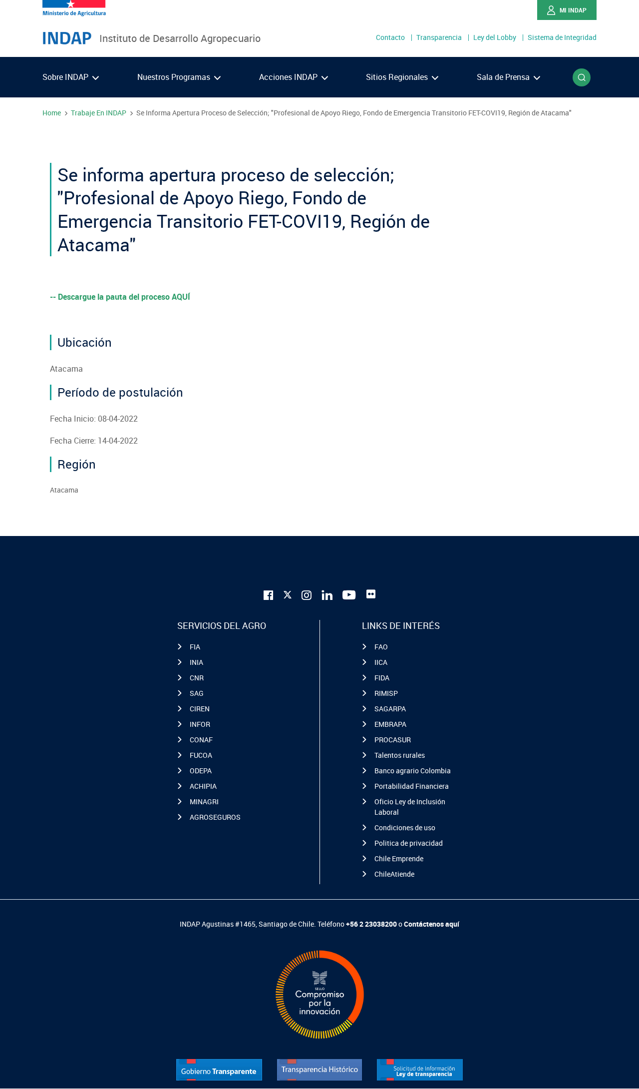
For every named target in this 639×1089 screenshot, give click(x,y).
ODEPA (201, 770)
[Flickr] (370, 594)
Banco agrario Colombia (412, 770)
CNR (197, 677)
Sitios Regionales (398, 76)
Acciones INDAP (289, 76)
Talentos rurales (399, 755)
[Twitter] (288, 593)
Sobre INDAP (66, 76)
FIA (195, 646)
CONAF (201, 739)
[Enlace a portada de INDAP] (66, 38)
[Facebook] (269, 594)
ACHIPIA (203, 786)
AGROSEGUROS (215, 817)
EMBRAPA (390, 724)
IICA (380, 662)
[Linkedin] (326, 594)
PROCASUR (392, 739)
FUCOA (201, 755)
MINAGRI (204, 801)
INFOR (200, 724)
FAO (381, 646)
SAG (197, 693)
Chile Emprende (398, 858)
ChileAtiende (394, 874)
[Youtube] (349, 594)
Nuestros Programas (174, 76)
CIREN (200, 708)
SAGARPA (390, 708)
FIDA (381, 677)
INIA (196, 662)
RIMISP (386, 693)
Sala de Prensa (504, 76)
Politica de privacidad (408, 843)
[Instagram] (307, 594)
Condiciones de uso (404, 827)
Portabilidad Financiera (411, 786)
